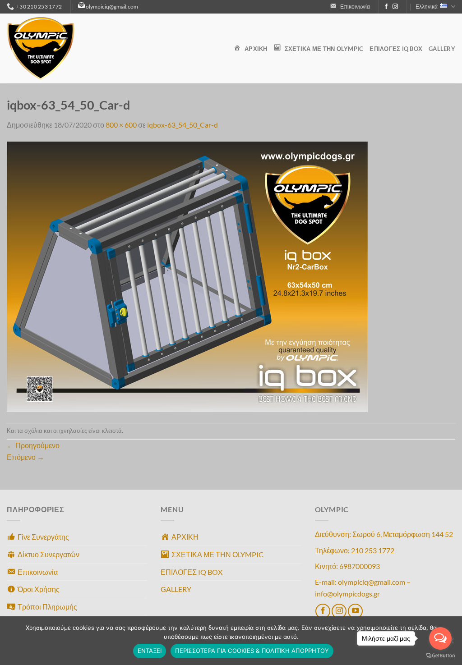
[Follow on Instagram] (395, 7)
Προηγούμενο (33, 445)
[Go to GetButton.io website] (440, 656)
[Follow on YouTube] (355, 611)
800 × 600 (121, 124)
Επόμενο (25, 457)
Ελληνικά (427, 6)
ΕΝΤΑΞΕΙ (150, 650)
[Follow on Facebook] (386, 7)
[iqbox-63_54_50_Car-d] (187, 275)
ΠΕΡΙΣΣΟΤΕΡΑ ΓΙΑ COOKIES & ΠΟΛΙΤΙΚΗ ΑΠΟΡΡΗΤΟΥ (252, 650)
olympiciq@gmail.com (112, 6)
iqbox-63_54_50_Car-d (182, 124)
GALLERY (442, 48)
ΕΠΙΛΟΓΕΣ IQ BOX (396, 48)
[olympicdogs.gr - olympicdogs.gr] (52, 48)
